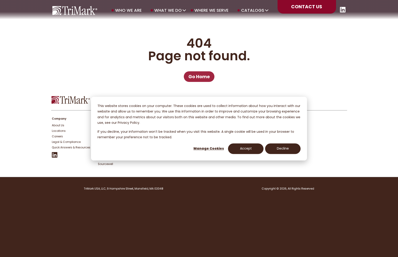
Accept (246, 148)
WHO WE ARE (128, 10)
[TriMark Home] (70, 102)
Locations (59, 131)
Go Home (199, 76)
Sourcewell (105, 164)
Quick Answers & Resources (71, 147)
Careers (57, 136)
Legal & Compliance (66, 142)
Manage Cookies (208, 148)
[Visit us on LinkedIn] (342, 11)
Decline (283, 148)
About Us (58, 125)
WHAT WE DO (168, 10)
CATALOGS (252, 10)
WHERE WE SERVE (211, 10)
